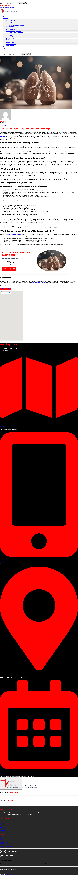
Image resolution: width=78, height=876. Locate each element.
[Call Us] (39, 555)
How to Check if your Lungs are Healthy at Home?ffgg (25, 129)
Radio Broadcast (10, 36)
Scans (5, 19)
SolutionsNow (10, 874)
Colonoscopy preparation (16, 32)
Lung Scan (9, 23)
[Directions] (39, 421)
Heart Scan (9, 22)
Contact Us (3, 829)
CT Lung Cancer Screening (16, 25)
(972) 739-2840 (6, 5)
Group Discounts (10, 45)
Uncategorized (3, 125)
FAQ (4, 48)
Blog (4, 47)
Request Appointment (7, 774)
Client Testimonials (11, 35)
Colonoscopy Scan (11, 28)
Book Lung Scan (9, 269)
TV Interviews (10, 38)
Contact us (6, 49)
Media (4, 33)
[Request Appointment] (39, 768)
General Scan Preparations (13, 31)
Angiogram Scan (10, 26)
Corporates (6, 39)
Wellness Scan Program (12, 41)
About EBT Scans (11, 44)
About (1, 823)
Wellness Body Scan (11, 20)
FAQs (1, 827)
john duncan (3, 121)
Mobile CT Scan (10, 42)
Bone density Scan (4, 845)
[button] (1, 1)
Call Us (2, 561)
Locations (2, 830)
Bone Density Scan (11, 29)
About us (5, 18)
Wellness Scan (3, 837)
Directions (3, 427)
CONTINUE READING (5, 289)
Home (4, 16)
